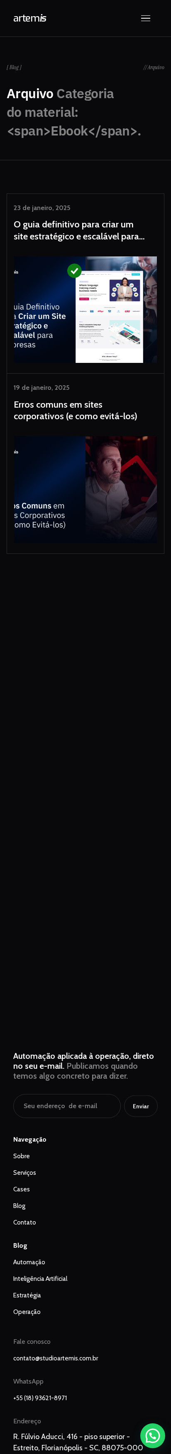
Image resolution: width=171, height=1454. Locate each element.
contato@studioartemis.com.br (55, 1358)
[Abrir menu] (149, 18)
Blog (19, 1206)
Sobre (21, 1156)
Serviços (24, 1172)
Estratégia (27, 1295)
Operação (27, 1312)
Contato (24, 1222)
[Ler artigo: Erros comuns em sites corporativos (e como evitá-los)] (85, 463)
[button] (152, 1435)
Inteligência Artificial (40, 1279)
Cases (21, 1189)
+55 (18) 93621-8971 (40, 1398)
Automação (29, 1262)
